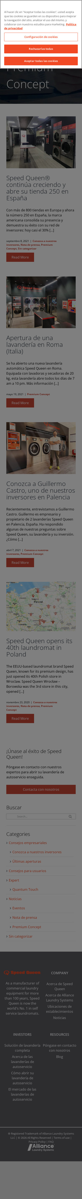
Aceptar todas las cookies (41, 61)
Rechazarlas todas (41, 49)
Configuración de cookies (41, 37)
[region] (41, 34)
